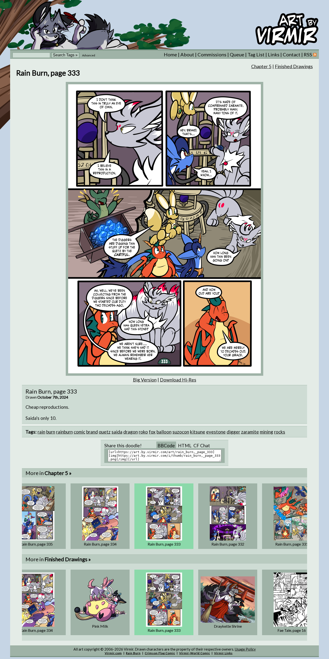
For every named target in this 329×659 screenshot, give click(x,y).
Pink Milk (100, 626)
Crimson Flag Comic (160, 653)
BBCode (166, 445)
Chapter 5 (261, 66)
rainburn (64, 432)
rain (41, 432)
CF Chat (201, 445)
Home (170, 54)
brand (92, 432)
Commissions (211, 54)
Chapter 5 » (58, 473)
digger (233, 432)
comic (79, 432)
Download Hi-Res (178, 379)
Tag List (256, 54)
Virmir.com (113, 653)
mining (266, 432)
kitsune (197, 432)
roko (143, 432)
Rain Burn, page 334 (100, 544)
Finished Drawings (294, 66)
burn (50, 432)
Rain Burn (133, 653)
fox (152, 432)
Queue (237, 54)
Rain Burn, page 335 (36, 544)
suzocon (180, 432)
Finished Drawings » (68, 559)
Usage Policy (245, 649)
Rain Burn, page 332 (227, 544)
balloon (164, 432)
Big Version (145, 379)
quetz (105, 432)
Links (273, 54)
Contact (291, 54)
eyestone (216, 432)
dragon (130, 432)
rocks (279, 432)
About (187, 54)
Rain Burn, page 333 (164, 544)
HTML (184, 445)
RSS (308, 54)
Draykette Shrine (228, 626)
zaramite (250, 432)
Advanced (88, 55)
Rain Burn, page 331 (291, 544)
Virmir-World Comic (194, 653)
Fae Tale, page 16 (291, 630)
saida (117, 432)
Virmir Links (223, 653)
